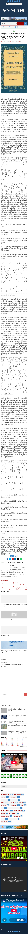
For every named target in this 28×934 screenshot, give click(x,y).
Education (11, 802)
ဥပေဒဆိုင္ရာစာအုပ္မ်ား (5, 635)
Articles (3, 797)
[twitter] (8, 1)
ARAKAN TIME (14, 10)
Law (21, 41)
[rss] (15, 1)
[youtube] (17, 1)
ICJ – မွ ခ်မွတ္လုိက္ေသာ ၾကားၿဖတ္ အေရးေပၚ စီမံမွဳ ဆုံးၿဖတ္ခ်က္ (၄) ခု (14, 605)
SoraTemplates (9, 930)
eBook (2, 802)
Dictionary (13, 797)
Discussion (4, 799)
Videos (3, 818)
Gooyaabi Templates (23, 930)
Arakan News (17, 794)
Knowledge (13, 805)
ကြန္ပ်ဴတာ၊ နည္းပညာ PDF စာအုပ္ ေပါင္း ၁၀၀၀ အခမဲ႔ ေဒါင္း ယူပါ (17, 716)
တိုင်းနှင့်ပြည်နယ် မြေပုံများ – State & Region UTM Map (12, 721)
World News (4, 821)
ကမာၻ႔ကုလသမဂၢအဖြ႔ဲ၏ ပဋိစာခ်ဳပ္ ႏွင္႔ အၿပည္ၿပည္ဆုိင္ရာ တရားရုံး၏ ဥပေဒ (14, 651)
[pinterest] (19, 1)
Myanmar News (5, 810)
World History (13, 818)
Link (2, 808)
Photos (3, 813)
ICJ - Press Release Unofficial (7, 619)
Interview (3, 805)
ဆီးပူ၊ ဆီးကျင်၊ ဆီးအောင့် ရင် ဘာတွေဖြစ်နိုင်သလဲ (17, 709)
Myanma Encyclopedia (13, 808)
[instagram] (12, 1)
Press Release (12, 813)
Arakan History (5, 794)
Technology (17, 816)
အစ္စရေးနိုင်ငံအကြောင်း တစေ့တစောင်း (17, 725)
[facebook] (10, 1)
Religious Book (5, 816)
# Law (16, 556)
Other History (18, 810)
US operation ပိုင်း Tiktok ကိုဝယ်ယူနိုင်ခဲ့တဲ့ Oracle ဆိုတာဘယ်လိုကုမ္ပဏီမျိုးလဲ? (17, 732)
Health (21, 802)
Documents (14, 799)
